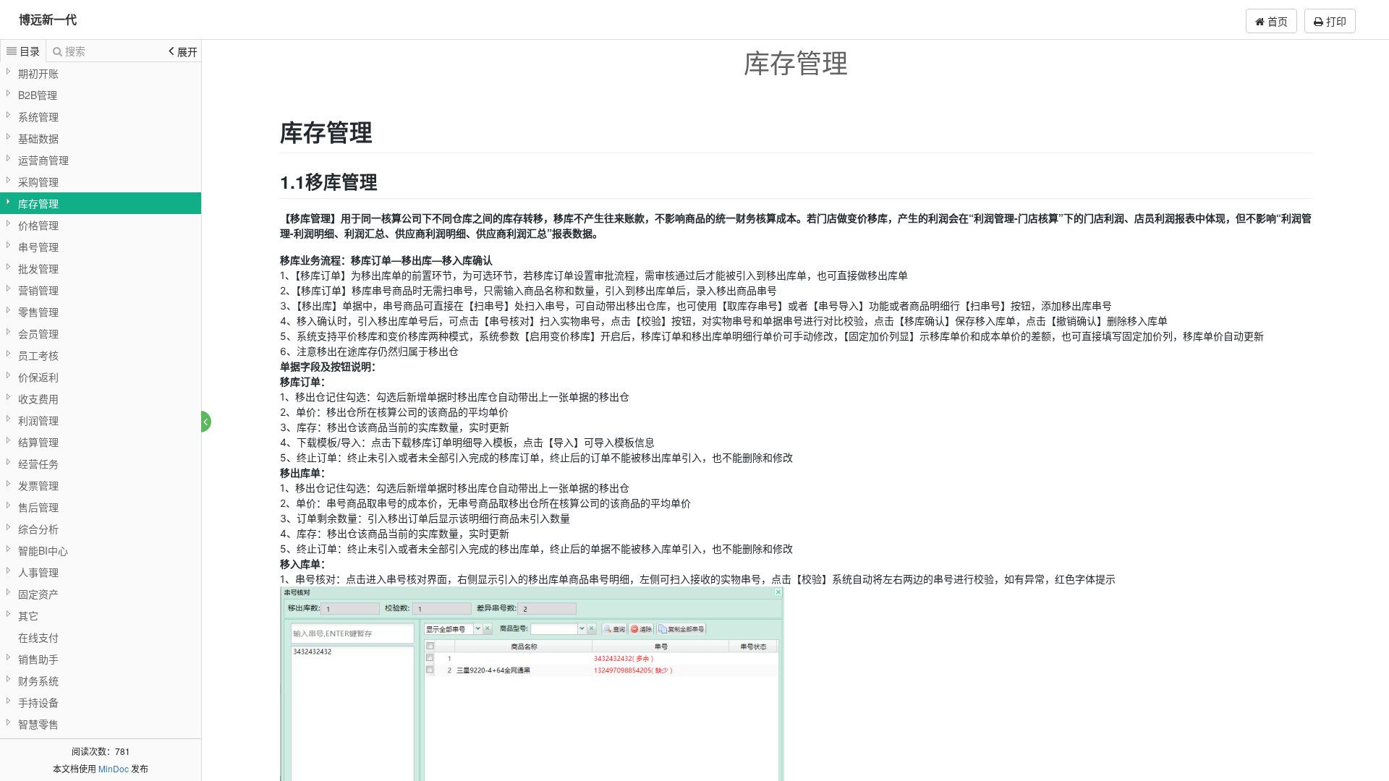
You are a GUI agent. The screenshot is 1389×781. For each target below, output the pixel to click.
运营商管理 (43, 160)
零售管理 (38, 311)
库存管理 (38, 203)
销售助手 (38, 659)
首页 (1276, 21)
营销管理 (38, 290)
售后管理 (38, 507)
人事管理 (38, 572)
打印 (1334, 21)
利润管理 (38, 420)
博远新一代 (48, 19)
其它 (28, 615)
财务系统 (38, 680)
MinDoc (113, 768)
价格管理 (38, 225)
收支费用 (38, 398)
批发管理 (38, 268)
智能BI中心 (43, 550)
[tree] (100, 398)
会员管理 (38, 333)
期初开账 (38, 73)
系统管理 (38, 116)
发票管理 (38, 485)
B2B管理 (37, 95)
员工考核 (38, 355)
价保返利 (38, 377)
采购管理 (38, 181)
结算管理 (38, 442)
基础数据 (38, 138)
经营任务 (38, 463)
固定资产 (38, 593)
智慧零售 (38, 724)
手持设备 (38, 702)
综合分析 (38, 528)
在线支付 (38, 637)
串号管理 (38, 246)
